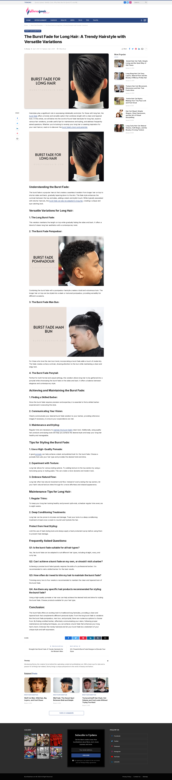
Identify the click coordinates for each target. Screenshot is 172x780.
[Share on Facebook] (129, 49)
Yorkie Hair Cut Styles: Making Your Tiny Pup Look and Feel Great (136, 101)
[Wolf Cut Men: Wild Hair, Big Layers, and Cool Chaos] (37, 685)
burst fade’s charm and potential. (74, 127)
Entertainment (41, 20)
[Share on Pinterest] (135, 49)
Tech (80, 20)
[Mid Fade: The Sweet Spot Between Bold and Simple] (66, 685)
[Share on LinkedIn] (139, 49)
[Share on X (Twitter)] (132, 49)
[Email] (17, 139)
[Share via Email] (142, 49)
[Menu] (145, 20)
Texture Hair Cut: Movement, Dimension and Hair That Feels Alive (136, 88)
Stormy (28, 49)
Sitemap (145, 776)
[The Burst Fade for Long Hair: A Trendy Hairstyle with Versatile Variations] (66, 81)
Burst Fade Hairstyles (32, 31)
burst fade (33, 116)
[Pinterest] (17, 134)
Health (63, 20)
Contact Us (136, 776)
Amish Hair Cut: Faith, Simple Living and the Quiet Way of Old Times (137, 63)
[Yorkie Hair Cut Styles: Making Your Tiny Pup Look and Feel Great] (119, 101)
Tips (87, 20)
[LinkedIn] (17, 128)
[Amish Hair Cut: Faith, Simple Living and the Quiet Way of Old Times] (119, 63)
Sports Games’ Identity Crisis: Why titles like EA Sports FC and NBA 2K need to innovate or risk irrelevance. (57, 2)
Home (28, 20)
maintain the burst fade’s (62, 430)
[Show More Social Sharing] (146, 49)
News (72, 20)
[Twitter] (17, 123)
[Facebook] (17, 118)
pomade (38, 454)
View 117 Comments (66, 713)
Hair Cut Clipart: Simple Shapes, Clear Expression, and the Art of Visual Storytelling (136, 114)
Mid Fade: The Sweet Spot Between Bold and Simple (63, 699)
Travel (95, 20)
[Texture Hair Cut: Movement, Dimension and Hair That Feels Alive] (119, 88)
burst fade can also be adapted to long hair (66, 201)
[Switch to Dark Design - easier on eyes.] (141, 20)
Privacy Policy (85, 762)
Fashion (54, 20)
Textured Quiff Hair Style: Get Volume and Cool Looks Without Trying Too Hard (95, 700)
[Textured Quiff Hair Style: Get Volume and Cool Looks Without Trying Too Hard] (95, 685)
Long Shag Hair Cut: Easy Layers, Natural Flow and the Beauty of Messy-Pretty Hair (136, 75)
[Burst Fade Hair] (37, 11)
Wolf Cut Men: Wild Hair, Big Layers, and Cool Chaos (35, 699)
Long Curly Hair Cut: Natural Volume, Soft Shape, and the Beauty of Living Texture (136, 128)
